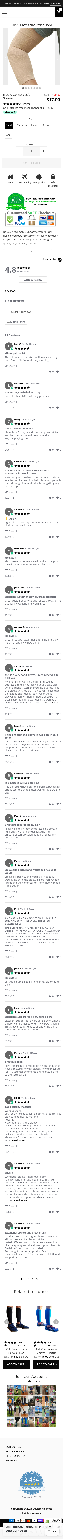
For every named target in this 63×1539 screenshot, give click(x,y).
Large (34, 125)
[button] (11, 365)
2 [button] (26, 88)
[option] (31, 56)
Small (9, 125)
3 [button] (29, 88)
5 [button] (34, 88)
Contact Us (13, 1446)
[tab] (33, 279)
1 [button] (23, 88)
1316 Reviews (22, 1344)
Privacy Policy (15, 1451)
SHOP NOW (55, 3)
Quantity (31, 144)
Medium (22, 125)
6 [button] (37, 88)
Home (14, 25)
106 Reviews (52, 1344)
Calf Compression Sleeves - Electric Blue (46, 1353)
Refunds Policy (16, 1456)
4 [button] (31, 88)
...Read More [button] (50, 702)
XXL (8, 134)
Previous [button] (5, 56)
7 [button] (40, 88)
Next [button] (57, 56)
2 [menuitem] (33, 1279)
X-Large (46, 125)
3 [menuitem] (37, 1279)
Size (31, 119)
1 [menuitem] (29, 1279)
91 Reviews (24, 103)
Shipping (11, 1460)
